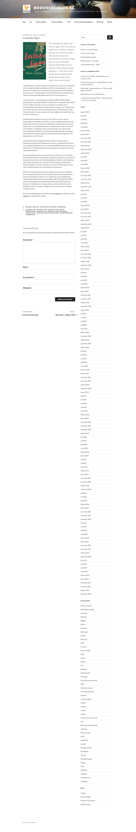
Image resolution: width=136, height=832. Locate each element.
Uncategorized (85, 777)
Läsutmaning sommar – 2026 (90, 64)
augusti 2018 (85, 433)
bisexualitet (53, 209)
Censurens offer (86, 78)
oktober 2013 (85, 590)
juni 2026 (84, 116)
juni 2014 (84, 560)
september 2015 (86, 519)
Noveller (83, 744)
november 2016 (86, 482)
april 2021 (84, 325)
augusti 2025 (85, 153)
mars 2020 (84, 366)
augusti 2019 (85, 392)
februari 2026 (85, 131)
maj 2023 (84, 235)
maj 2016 (84, 497)
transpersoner (66, 213)
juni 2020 (84, 355)
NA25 (82, 736)
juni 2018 (84, 437)
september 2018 (86, 429)
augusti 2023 (85, 228)
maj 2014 (84, 564)
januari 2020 (85, 373)
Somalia (83, 755)
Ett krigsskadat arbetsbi (88, 57)
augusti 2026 (85, 112)
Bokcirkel (84, 628)
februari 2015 (85, 538)
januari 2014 (85, 579)
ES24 (82, 654)
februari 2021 (85, 332)
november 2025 (86, 142)
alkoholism (31, 209)
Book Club (100, 22)
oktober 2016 (85, 485)
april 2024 (84, 201)
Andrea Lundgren (86, 606)
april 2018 (84, 444)
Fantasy (83, 662)
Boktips (36, 207)
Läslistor (83, 703)
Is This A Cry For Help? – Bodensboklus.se (94, 76)
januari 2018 (85, 456)
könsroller (42, 211)
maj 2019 (84, 403)
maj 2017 (84, 463)
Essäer (83, 658)
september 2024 (86, 187)
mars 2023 (84, 243)
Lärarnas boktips (56, 22)
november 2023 (86, 216)
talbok (25, 196)
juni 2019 (84, 400)
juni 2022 (84, 273)
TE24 (82, 766)
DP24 (82, 643)
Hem (24, 22)
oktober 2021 (85, 302)
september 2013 (86, 594)
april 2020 (84, 362)
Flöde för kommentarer (88, 800)
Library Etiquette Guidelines (83, 22)
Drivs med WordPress (29, 822)
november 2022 (86, 258)
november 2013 (86, 586)
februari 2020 (85, 370)
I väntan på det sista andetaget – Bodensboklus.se (97, 98)
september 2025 (86, 149)
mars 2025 (84, 164)
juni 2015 (84, 523)
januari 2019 (85, 418)
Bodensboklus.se (54, 8)
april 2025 (84, 160)
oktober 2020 (85, 340)
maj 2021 (84, 321)
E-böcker (84, 647)
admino (43, 35)
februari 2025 (85, 168)
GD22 (82, 684)
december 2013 (86, 583)
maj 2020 (84, 358)
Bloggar (83, 621)
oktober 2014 (85, 553)
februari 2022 (85, 287)
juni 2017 (83, 459)
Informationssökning (87, 692)
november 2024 (86, 179)
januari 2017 (85, 474)
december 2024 (86, 175)
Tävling (109, 22)
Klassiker (84, 695)
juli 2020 (83, 351)
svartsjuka (30, 213)
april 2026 (84, 123)
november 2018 (86, 426)
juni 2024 (84, 194)
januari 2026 (85, 134)
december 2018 (86, 422)
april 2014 (84, 568)
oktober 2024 (85, 183)
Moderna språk (85, 733)
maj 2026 (84, 119)
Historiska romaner (48, 207)
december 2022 (86, 254)
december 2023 (86, 213)
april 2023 (84, 239)
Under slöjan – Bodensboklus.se (91, 88)
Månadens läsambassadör (89, 725)
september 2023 (86, 224)
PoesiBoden (84, 751)
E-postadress (29, 277)
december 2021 (86, 295)
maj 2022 (84, 276)
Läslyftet (83, 706)
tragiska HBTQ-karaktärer (47, 213)
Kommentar (28, 240)
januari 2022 (85, 291)
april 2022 (84, 280)
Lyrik (82, 721)
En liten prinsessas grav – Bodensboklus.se (94, 82)
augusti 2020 (85, 347)
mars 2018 (84, 448)
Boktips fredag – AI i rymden (90, 61)
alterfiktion (42, 209)
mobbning (62, 207)
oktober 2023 (85, 220)
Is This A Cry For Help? (88, 53)
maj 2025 (84, 157)
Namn (26, 267)
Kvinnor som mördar (89, 100)
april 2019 (84, 407)
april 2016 (84, 500)
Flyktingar (84, 669)
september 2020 (86, 343)
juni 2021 (83, 317)
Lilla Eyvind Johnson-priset (89, 718)
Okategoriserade (86, 748)
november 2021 (86, 299)
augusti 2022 (85, 269)
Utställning (84, 781)
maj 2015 (84, 527)
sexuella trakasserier (57, 211)
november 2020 (86, 336)
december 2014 (86, 545)
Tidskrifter (84, 770)
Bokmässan (84, 632)
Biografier (84, 617)
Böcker (29, 207)
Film (69, 22)
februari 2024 (85, 205)
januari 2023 (85, 250)
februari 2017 (85, 471)
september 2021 (86, 306)
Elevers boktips (41, 22)
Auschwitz (84, 613)
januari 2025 (85, 172)
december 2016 (86, 478)
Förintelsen (84, 677)
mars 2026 (84, 127)
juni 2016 (84, 493)
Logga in (83, 793)
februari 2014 (85, 575)
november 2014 (86, 549)
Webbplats (27, 288)
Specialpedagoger (86, 759)
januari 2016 (85, 508)
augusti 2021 (85, 310)
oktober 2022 (85, 261)
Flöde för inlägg (85, 797)
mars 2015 (84, 534)
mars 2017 (84, 467)
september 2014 (86, 556)
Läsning (83, 710)
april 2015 (84, 530)
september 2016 (86, 489)
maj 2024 (84, 198)
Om (31, 22)
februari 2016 (85, 504)
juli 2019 (83, 396)
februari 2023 (85, 246)
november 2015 (86, 515)
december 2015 (86, 512)
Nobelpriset (84, 740)
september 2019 (86, 388)
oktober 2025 (85, 145)
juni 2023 (84, 231)
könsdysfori (31, 211)
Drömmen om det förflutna (89, 49)
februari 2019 (85, 415)
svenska (57, 194)
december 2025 (86, 138)
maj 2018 (84, 441)
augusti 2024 (85, 190)
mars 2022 (84, 284)
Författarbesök (85, 673)
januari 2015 (85, 542)
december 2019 (86, 377)
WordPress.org (85, 804)
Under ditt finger (99, 94)
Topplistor (84, 774)
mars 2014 (84, 571)
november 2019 (86, 381)
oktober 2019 (85, 385)
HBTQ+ (62, 209)
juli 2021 (83, 314)
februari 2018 (85, 452)
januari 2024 (85, 209)
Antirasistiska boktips (87, 609)
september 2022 (86, 265)
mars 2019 (84, 411)
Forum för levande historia (89, 680)
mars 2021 (84, 329)
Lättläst (83, 714)
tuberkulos (31, 214)
